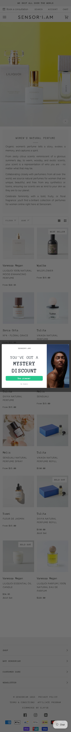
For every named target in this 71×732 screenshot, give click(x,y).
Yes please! (24, 378)
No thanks (24, 384)
